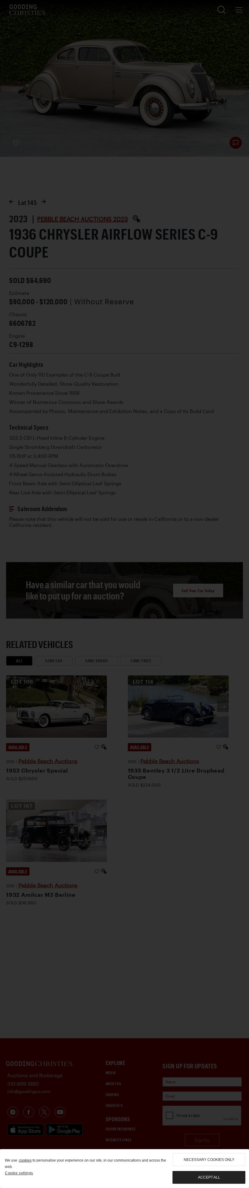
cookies (25, 1160)
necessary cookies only (209, 1160)
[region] (124, 1168)
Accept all (209, 1177)
